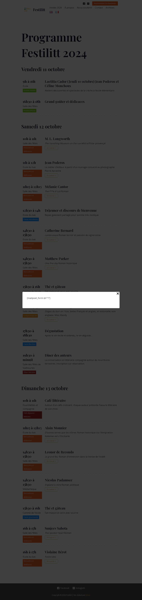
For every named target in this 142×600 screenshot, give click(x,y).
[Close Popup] (118, 294)
